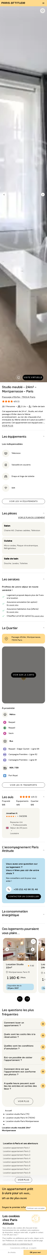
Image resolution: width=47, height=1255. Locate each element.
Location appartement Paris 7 (16, 1169)
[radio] (7, 816)
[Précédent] (4, 194)
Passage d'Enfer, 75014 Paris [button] (18, 396)
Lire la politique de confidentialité (17, 1244)
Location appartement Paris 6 (16, 1165)
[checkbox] (42, 10)
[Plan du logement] (18, 377)
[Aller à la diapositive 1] (19, 955)
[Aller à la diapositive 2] (21, 955)
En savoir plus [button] (12, 605)
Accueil (8, 1110)
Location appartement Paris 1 (16, 1147)
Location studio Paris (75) (17, 1114)
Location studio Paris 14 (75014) (20, 1117)
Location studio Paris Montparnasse (22, 1121)
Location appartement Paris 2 (16, 1151)
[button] (23, 436)
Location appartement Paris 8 (16, 1172)
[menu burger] (43, 3)
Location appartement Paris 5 (16, 1162)
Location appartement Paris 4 (16, 1158)
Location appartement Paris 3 (16, 1155)
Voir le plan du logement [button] (31, 517)
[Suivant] (43, 194)
